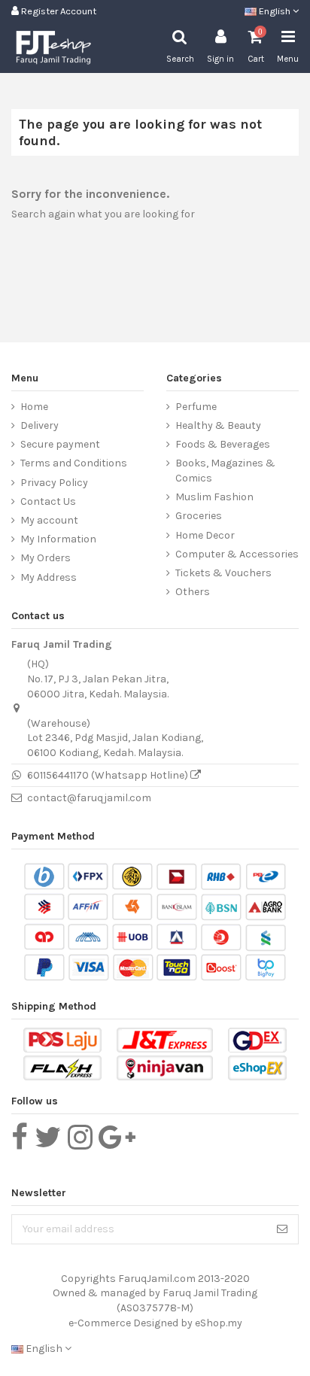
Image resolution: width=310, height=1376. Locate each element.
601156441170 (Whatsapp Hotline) (108, 775)
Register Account (57, 11)
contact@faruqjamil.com (89, 797)
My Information (58, 539)
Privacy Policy (54, 482)
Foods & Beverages (222, 444)
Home (34, 406)
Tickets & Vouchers (223, 572)
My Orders (45, 557)
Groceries (198, 515)
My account (49, 520)
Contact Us (48, 501)
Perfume (196, 406)
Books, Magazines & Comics (225, 470)
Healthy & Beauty (218, 425)
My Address (48, 577)
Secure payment (60, 444)
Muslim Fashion (214, 497)
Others (192, 591)
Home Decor (205, 535)
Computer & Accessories (237, 554)
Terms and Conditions (73, 463)
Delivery (39, 425)
